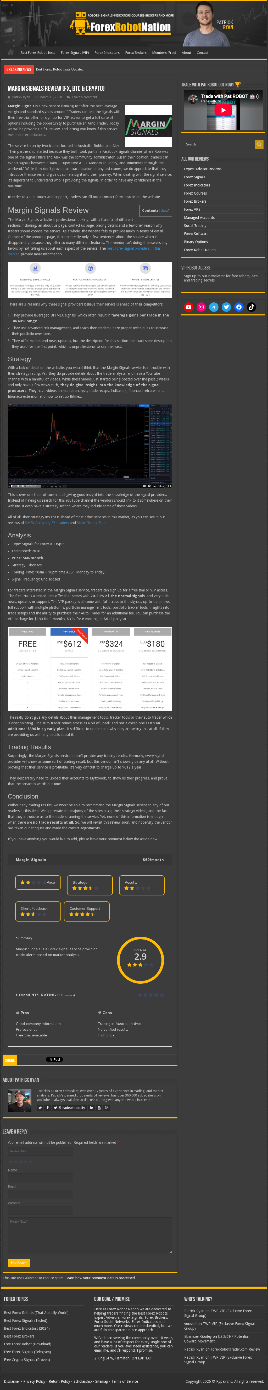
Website (14, 1203)
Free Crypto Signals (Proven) (27, 1360)
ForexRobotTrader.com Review (235, 1349)
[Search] (259, 144)
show (164, 211)
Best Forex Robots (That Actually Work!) (36, 1313)
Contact (202, 53)
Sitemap (101, 1381)
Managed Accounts (199, 217)
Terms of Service (124, 1381)
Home (11, 51)
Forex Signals (194, 177)
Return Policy (59, 1381)
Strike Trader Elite (91, 523)
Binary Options (196, 242)
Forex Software (196, 234)
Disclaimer (12, 1381)
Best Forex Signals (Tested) (25, 1320)
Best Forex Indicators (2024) (27, 1328)
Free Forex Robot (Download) (27, 1344)
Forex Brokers (136, 53)
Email (12, 1186)
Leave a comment (84, 97)
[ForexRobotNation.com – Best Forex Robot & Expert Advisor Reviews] (134, 23)
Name (12, 1170)
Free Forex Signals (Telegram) (27, 1352)
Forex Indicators (107, 53)
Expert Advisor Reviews (202, 169)
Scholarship (83, 1381)
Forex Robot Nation (200, 250)
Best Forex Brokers (19, 1336)
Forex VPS (192, 209)
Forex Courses (195, 193)
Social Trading (195, 226)
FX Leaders (60, 523)
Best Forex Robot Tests (38, 53)
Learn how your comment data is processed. (100, 1278)
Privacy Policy (34, 1381)
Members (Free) (164, 53)
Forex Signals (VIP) (75, 53)
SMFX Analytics (37, 523)
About (186, 53)
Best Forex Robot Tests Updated (59, 69)
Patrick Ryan (21, 97)
